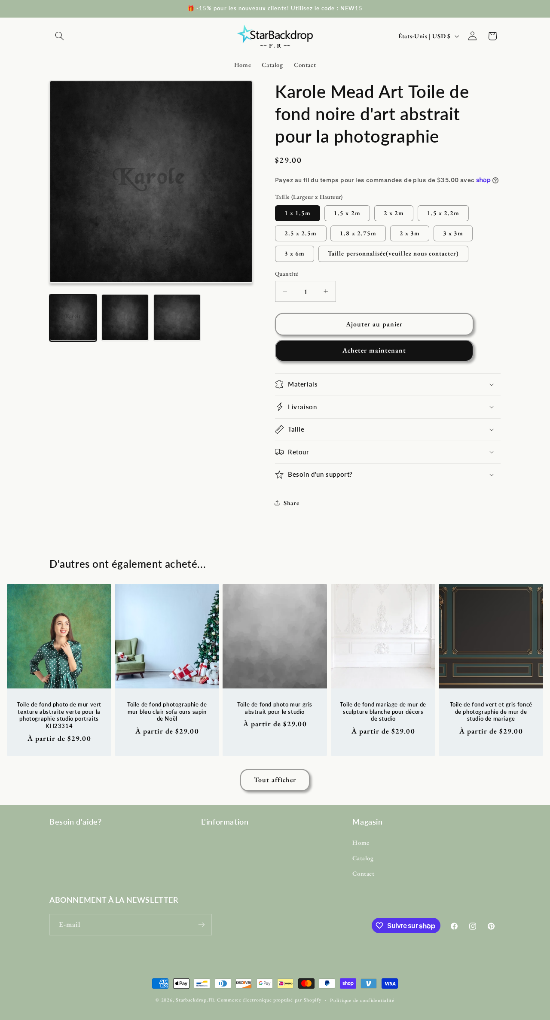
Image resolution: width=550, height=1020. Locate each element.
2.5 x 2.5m (300, 232)
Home (361, 842)
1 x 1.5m (297, 212)
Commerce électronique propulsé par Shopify (269, 999)
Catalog (362, 858)
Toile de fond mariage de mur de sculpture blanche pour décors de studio (383, 711)
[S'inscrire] (201, 924)
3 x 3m (453, 232)
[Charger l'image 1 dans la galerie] (73, 317)
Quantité (286, 273)
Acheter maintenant (374, 350)
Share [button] (291, 502)
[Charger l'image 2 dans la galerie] (125, 317)
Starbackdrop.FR (195, 999)
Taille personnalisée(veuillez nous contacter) (393, 253)
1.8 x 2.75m (358, 232)
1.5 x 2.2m (443, 212)
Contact (363, 873)
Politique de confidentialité (362, 1000)
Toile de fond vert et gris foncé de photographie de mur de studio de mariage (490, 711)
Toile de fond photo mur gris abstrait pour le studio (275, 707)
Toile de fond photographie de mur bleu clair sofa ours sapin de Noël (167, 711)
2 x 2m (394, 212)
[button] (59, 36)
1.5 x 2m (347, 212)
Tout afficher (275, 779)
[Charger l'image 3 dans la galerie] (177, 317)
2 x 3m (410, 232)
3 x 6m (294, 253)
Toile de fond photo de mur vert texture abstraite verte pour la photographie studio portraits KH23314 (59, 714)
